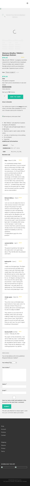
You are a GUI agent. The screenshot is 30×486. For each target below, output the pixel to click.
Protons (3, 432)
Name (4, 384)
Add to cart (15, 97)
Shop (2, 426)
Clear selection (6, 89)
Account (3, 429)
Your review (6, 367)
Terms (3, 451)
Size (3, 72)
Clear (17, 72)
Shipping (3, 442)
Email (4, 390)
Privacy (3, 448)
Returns (3, 445)
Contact (3, 435)
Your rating (5, 362)
